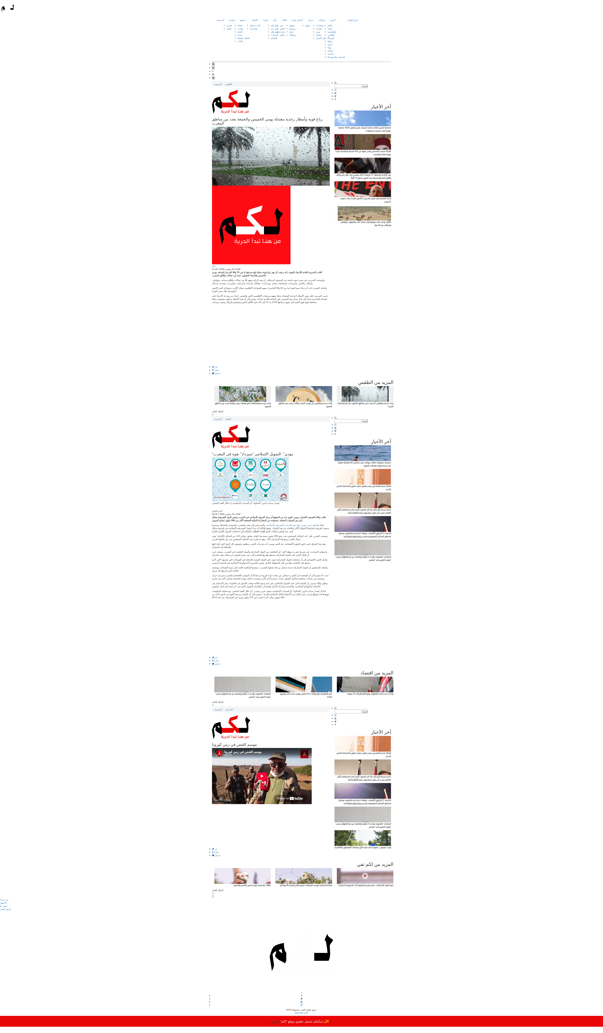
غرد (215, 366)
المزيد (332, 19)
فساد (330, 28)
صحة (240, 34)
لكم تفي (229, 709)
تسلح (330, 41)
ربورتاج (292, 28)
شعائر (318, 34)
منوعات (321, 19)
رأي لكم (274, 25)
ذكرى (330, 44)
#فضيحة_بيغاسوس (336, 56)
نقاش (282, 28)
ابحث (365, 86)
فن (281, 25)
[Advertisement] (270, 343)
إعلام (330, 25)
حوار (291, 31)
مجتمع (243, 19)
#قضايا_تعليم (244, 37)
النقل (240, 31)
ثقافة (284, 19)
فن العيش (320, 37)
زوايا (330, 47)
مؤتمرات (254, 28)
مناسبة (319, 28)
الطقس (331, 34)
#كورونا (331, 37)
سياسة (232, 19)
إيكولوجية (332, 31)
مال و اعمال (255, 25)
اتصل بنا (3, 905)
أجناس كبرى (297, 19)
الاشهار (3, 902)
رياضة (266, 19)
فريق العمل (352, 19)
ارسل (217, 373)
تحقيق (292, 25)
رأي (275, 19)
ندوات (282, 31)
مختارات (320, 25)
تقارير (229, 25)
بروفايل (292, 34)
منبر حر (274, 28)
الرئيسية (220, 19)
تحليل (229, 28)
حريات (311, 19)
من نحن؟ (4, 899)
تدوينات (274, 34)
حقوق (308, 25)
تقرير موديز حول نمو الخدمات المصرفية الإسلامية (289, 524)
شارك (216, 369)
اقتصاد (255, 19)
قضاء (240, 25)
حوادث (241, 28)
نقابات (240, 41)
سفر (318, 31)
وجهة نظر (275, 31)
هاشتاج (274, 37)
